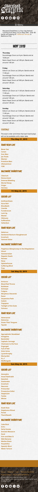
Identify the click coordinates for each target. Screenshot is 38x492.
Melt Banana (6, 439)
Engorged (5, 346)
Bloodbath (5, 206)
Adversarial (5, 318)
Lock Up (4, 213)
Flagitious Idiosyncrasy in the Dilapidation (17, 249)
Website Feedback (27, 472)
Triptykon (5, 303)
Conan (3, 152)
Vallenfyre (5, 223)
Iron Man (4, 154)
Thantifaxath (6, 415)
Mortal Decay (6, 183)
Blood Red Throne (8, 284)
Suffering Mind (7, 266)
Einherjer (4, 289)
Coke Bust (5, 424)
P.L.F (3, 358)
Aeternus (4, 232)
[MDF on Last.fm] (14, 19)
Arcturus (4, 281)
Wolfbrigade (6, 361)
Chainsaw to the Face (9, 344)
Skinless (4, 188)
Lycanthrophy (6, 354)
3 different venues (23, 34)
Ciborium (4, 176)
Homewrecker (6, 254)
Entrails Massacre (8, 432)
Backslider (5, 339)
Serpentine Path (7, 299)
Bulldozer (5, 286)
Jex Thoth (4, 157)
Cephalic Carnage (8, 341)
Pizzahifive (5, 444)
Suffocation (5, 220)
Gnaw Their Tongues (9, 322)
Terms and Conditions (21, 475)
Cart (17, 472)
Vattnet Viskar (6, 239)
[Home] (19, 10)
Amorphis (5, 374)
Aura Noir (5, 203)
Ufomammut (6, 164)
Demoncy (4, 320)
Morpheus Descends (9, 294)
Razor (3, 296)
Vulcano (4, 308)
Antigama (5, 336)
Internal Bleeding (8, 180)
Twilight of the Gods (9, 306)
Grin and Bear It (7, 436)
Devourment (6, 178)
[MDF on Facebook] (2, 19)
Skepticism (5, 394)
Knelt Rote (5, 408)
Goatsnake (5, 381)
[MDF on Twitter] (6, 19)
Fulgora (4, 291)
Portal (3, 413)
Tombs (3, 396)
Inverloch (5, 237)
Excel (3, 434)
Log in (3, 472)
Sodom (4, 301)
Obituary (4, 218)
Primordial (5, 389)
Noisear (4, 258)
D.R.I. (3, 427)
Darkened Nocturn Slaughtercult (14, 235)
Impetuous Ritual (8, 410)
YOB (2, 166)
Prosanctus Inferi (8, 391)
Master (4, 216)
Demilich (4, 379)
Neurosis (4, 386)
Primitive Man (6, 161)
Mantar (4, 159)
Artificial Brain (7, 201)
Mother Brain (6, 441)
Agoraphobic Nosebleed (10, 334)
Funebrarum (6, 211)
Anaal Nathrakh (7, 377)
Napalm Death (7, 256)
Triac (3, 268)
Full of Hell (5, 349)
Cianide (4, 208)
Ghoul (3, 251)
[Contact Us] (18, 19)
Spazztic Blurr (6, 446)
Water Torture (6, 449)
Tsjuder (4, 325)
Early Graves (6, 429)
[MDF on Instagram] (10, 19)
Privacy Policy (6, 475)
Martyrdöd (5, 356)
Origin (3, 185)
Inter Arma (5, 351)
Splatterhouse (6, 263)
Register (11, 472)
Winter (3, 398)
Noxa (3, 261)
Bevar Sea (5, 149)
